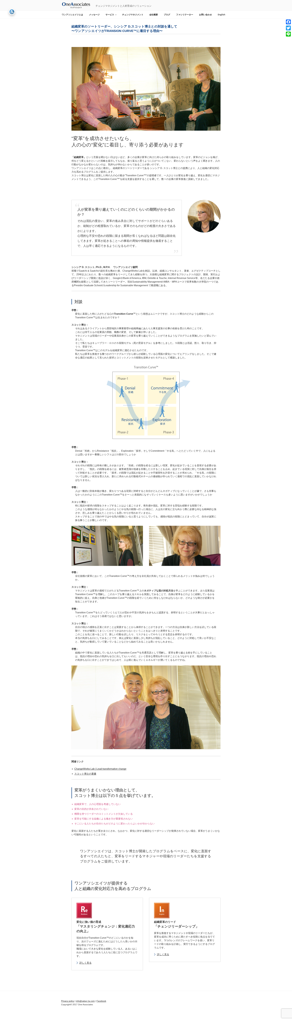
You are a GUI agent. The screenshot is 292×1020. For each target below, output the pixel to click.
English (221, 14)
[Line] (288, 34)
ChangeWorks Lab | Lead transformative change (100, 769)
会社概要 (153, 14)
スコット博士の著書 (85, 773)
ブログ (167, 14)
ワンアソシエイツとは (72, 14)
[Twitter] (288, 28)
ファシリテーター (184, 14)
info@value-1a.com (85, 1001)
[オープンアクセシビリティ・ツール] (12, 12)
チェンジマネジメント (132, 14)
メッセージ (94, 14)
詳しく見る (85, 962)
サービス (110, 14)
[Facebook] (288, 22)
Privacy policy (67, 1001)
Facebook (101, 1001)
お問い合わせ (205, 14)
